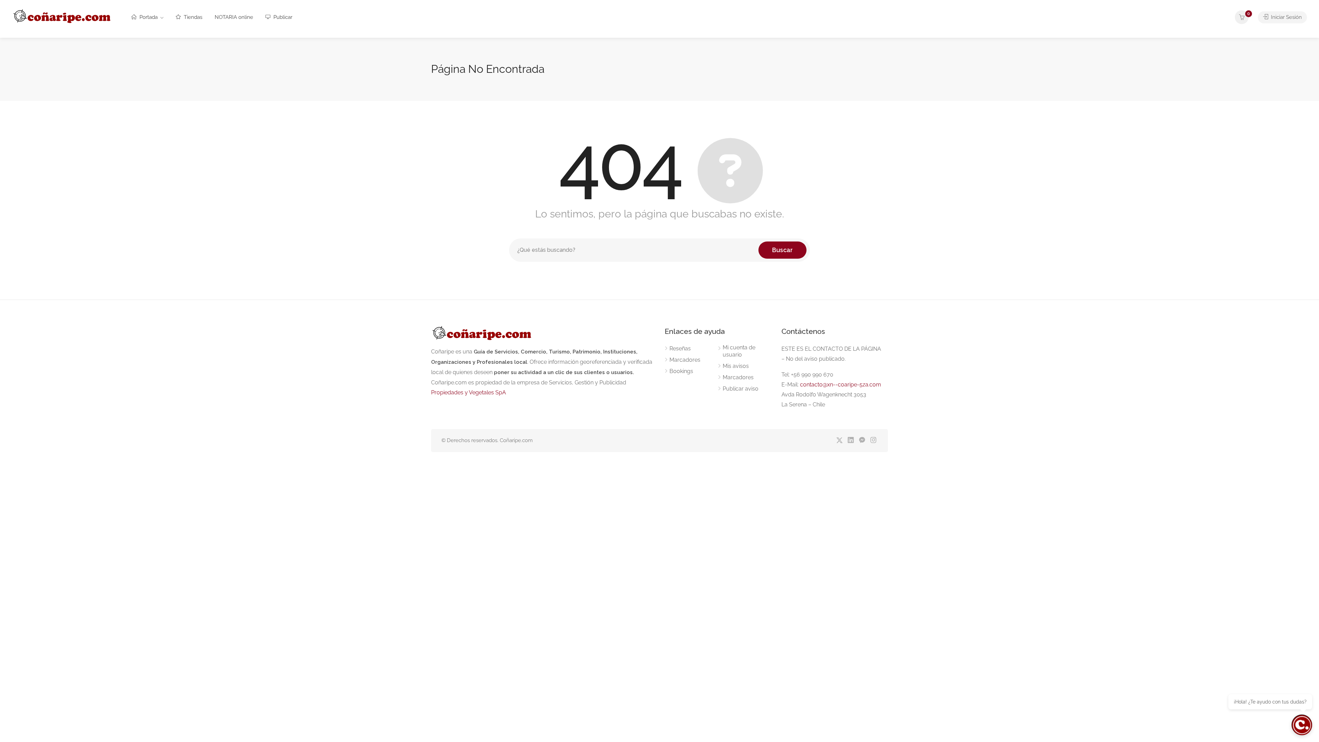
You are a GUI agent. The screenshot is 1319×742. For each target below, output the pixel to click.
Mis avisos (736, 366)
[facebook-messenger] (862, 440)
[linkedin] (850, 440)
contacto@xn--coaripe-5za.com (840, 384)
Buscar (782, 250)
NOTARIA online (234, 17)
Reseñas (680, 348)
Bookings (681, 371)
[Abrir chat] (1302, 725)
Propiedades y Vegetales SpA (468, 392)
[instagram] (873, 440)
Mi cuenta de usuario (739, 351)
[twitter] (839, 440)
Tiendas (192, 17)
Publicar (282, 17)
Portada (148, 17)
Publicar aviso (740, 388)
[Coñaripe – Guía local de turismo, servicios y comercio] (62, 15)
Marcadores (684, 360)
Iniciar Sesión (1286, 17)
